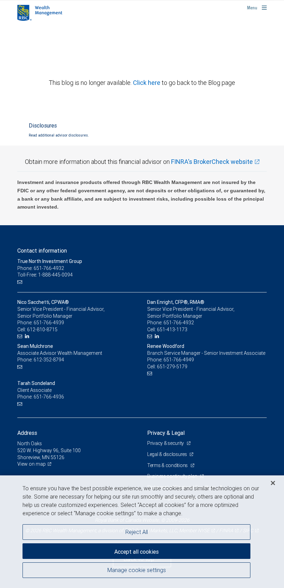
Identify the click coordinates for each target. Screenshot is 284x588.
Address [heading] (27, 432)
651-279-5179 (172, 366)
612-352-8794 (49, 360)
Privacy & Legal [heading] (166, 432)
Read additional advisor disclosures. (59, 135)
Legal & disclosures (167, 454)
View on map (31, 464)
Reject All (136, 531)
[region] (142, 531)
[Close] (273, 483)
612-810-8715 (42, 329)
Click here (147, 83)
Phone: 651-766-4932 (40, 268)
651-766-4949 (178, 360)
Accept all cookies (136, 551)
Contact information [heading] (42, 250)
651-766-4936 (49, 397)
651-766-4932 (178, 322)
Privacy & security (166, 443)
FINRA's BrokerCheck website (212, 162)
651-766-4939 (49, 322)
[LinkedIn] (28, 336)
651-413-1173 (172, 329)
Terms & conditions (168, 465)
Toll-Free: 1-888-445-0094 (45, 275)
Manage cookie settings (136, 570)
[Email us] (20, 282)
